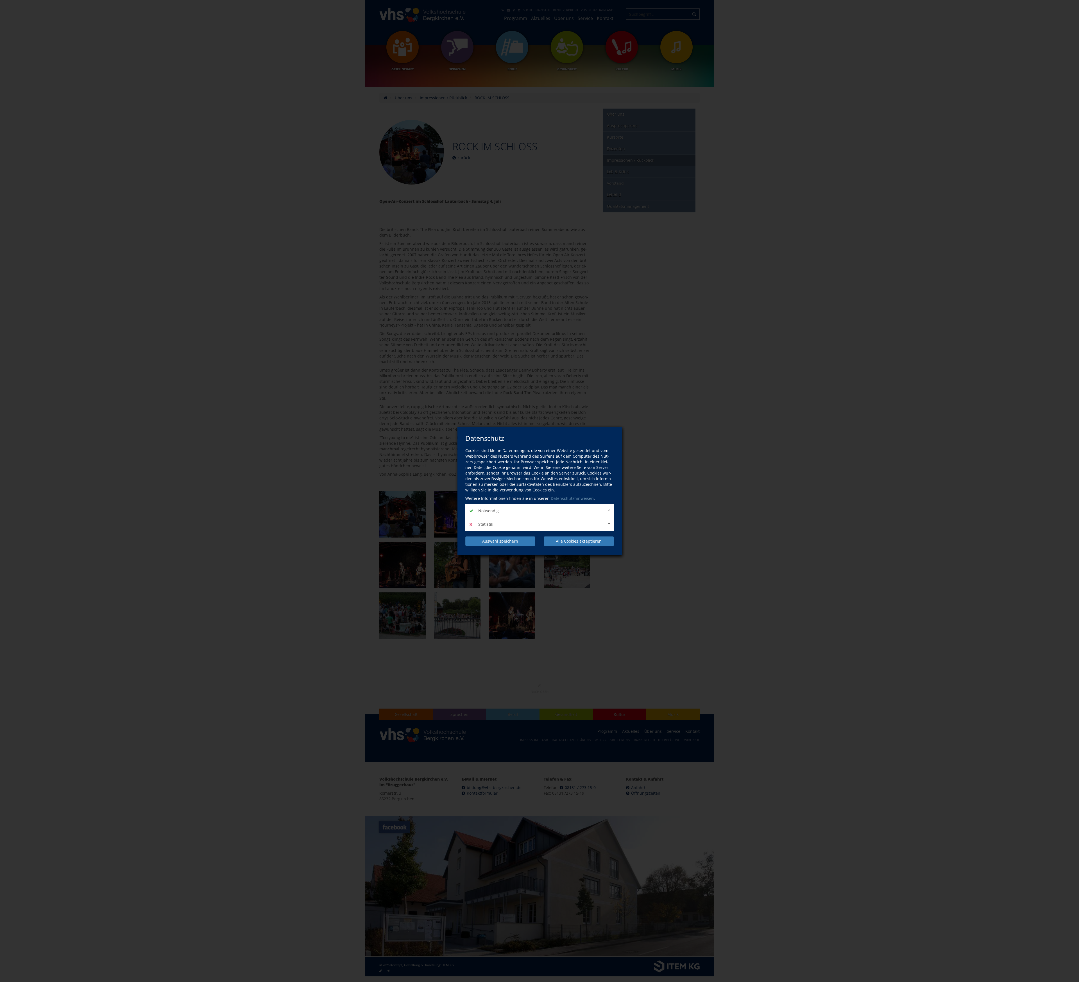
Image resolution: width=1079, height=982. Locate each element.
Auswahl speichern (500, 541)
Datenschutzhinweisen (572, 498)
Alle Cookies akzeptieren (579, 541)
